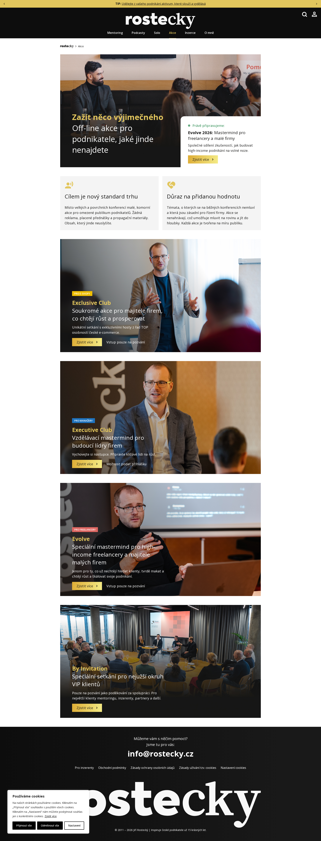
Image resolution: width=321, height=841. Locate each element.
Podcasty (138, 33)
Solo (157, 33)
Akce (172, 33)
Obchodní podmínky (112, 768)
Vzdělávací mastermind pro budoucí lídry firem (108, 437)
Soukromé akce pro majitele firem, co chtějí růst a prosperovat (117, 310)
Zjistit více (51, 816)
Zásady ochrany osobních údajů (153, 768)
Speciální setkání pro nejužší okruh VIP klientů (117, 676)
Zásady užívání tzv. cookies (197, 768)
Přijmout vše (24, 825)
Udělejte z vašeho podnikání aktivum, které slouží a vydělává (164, 4)
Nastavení (74, 825)
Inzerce (190, 33)
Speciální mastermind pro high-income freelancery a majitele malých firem (113, 550)
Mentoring (115, 33)
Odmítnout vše (50, 825)
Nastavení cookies (233, 768)
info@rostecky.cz (160, 753)
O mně (209, 33)
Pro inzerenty (84, 768)
